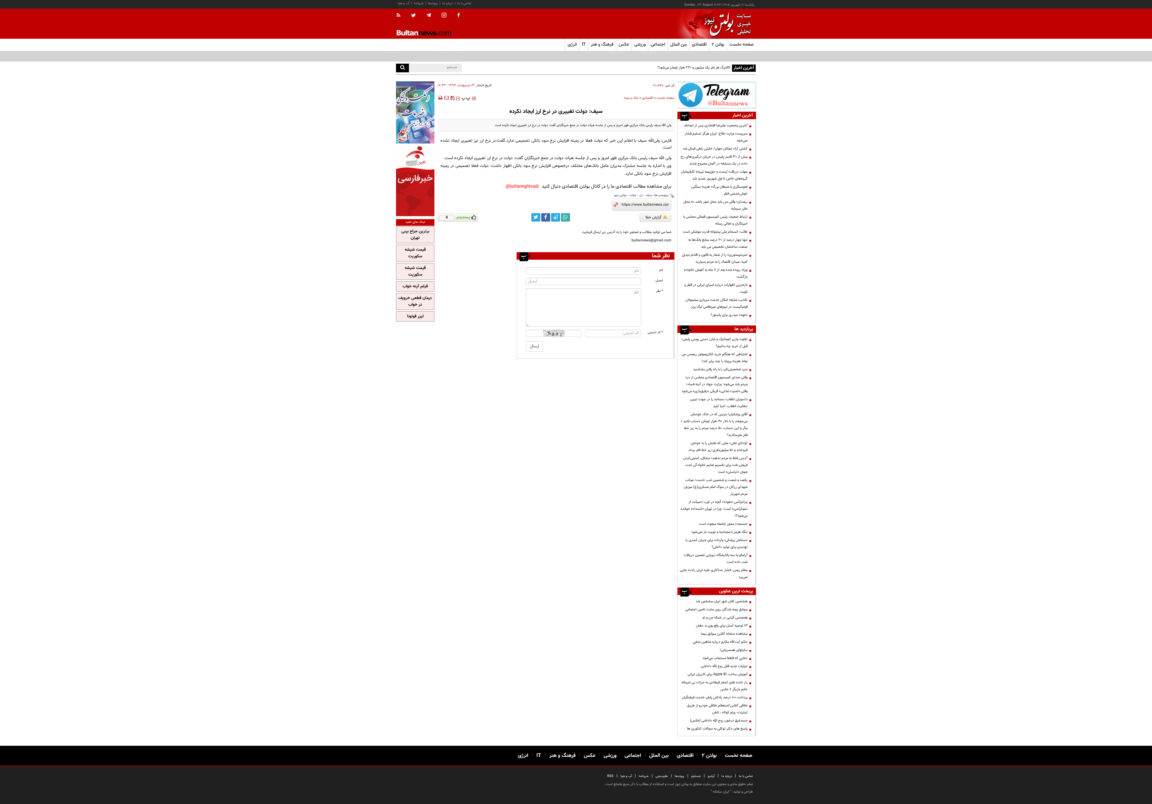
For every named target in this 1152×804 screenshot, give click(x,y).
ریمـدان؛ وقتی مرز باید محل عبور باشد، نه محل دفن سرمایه (715, 205)
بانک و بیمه (631, 98)
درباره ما (447, 3)
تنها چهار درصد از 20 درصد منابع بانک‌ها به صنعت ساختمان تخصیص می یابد (718, 243)
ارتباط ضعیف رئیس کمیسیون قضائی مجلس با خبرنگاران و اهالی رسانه (715, 220)
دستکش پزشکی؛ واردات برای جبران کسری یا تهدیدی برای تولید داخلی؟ (717, 543)
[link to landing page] (726, 24)
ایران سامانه (721, 791)
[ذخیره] (452, 98)
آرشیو (711, 776)
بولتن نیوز (620, 195)
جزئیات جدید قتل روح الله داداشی (724, 666)
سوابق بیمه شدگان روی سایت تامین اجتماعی (716, 609)
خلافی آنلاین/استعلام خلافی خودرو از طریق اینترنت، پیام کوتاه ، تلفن (717, 709)
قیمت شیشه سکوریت (415, 253)
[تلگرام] (716, 95)
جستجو (696, 776)
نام (661, 270)
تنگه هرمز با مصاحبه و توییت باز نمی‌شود (719, 532)
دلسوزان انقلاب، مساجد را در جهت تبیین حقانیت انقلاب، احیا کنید (719, 403)
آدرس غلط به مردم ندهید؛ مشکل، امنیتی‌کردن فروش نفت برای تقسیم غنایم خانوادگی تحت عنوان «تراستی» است (715, 465)
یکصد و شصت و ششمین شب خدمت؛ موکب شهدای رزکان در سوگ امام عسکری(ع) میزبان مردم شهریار (716, 487)
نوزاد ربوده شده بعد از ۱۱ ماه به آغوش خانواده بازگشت (716, 273)
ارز (641, 195)
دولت (632, 195)
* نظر (659, 291)
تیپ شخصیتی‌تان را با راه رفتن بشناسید (720, 369)
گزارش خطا (654, 217)
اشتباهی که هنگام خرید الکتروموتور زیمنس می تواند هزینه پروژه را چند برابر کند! (715, 358)
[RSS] (400, 15)
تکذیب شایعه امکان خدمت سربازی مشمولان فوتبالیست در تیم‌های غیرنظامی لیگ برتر (717, 303)
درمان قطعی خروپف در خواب (415, 301)
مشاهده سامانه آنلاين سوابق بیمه (724, 633)
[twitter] (413, 16)
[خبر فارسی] (415, 180)
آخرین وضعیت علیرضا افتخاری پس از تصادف (716, 125)
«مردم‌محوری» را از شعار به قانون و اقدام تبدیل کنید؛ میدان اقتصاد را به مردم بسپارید (715, 258)
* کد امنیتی (655, 332)
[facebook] (458, 15)
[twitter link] (535, 217)
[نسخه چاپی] (439, 97)
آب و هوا (403, 3)
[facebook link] (545, 217)
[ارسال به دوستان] (446, 97)
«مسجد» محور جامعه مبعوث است (723, 524)
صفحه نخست (741, 44)
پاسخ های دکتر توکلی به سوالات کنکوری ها (717, 728)
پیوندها (433, 3)
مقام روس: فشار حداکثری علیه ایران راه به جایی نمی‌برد (714, 573)
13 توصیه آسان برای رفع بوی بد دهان (722, 625)
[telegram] (429, 15)
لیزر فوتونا (415, 316)
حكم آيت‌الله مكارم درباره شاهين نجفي (720, 642)
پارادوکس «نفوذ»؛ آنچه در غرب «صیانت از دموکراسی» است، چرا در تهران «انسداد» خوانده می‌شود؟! (714, 508)
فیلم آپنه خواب (415, 286)
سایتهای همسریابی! (734, 650)
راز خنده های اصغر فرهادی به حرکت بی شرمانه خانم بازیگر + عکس (714, 686)
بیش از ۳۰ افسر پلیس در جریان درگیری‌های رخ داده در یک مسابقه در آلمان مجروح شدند (714, 160)
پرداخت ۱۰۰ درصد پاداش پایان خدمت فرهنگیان (715, 697)
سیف (649, 195)
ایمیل (659, 280)
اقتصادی (647, 98)
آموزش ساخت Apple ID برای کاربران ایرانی (718, 674)
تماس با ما (464, 3)
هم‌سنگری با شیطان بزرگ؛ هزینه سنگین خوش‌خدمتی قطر (719, 190)
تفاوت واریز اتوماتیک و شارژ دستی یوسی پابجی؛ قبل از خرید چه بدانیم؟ (714, 343)
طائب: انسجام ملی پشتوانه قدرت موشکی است (715, 231)
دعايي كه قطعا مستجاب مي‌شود (725, 658)
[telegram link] (555, 217)
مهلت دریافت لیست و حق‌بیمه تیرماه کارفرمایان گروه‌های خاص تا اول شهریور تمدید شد (714, 175)
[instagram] (444, 15)
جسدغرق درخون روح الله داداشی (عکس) (719, 720)
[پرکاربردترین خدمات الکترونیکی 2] (415, 112)
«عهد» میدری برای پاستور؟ (729, 315)
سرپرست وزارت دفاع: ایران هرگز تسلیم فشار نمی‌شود (716, 137)
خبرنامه (419, 3)
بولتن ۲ (718, 44)
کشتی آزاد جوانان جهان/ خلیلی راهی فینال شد (715, 148)
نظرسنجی (662, 776)
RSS (610, 776)
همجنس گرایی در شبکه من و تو (725, 617)
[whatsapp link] (565, 217)
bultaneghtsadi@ (522, 186)
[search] (402, 68)
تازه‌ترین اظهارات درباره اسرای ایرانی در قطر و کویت (716, 288)
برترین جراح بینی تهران (415, 234)
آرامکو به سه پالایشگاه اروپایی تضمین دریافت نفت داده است (716, 558)
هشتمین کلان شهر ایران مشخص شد (722, 601)
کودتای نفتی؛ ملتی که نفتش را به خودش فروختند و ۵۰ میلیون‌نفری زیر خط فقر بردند (718, 446)
